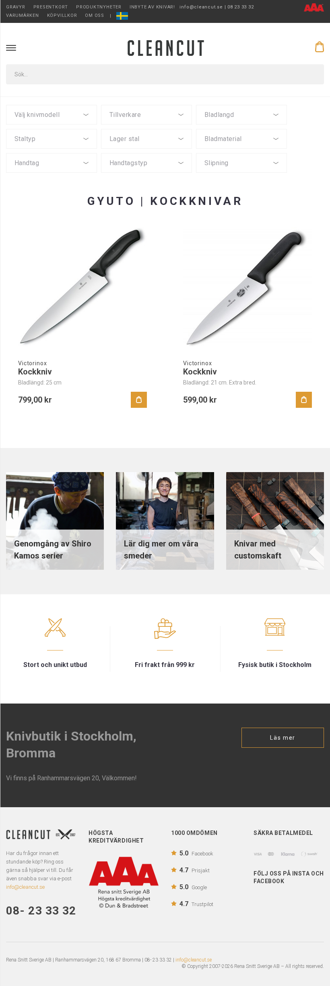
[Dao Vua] (146, 126)
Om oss (94, 15)
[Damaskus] (146, 150)
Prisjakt (194, 870)
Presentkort (50, 7)
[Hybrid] (146, 174)
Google (193, 887)
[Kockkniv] (82, 287)
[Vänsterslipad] (241, 174)
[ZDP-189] (51, 150)
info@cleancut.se (193, 960)
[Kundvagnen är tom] (319, 47)
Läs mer (282, 737)
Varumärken (22, 15)
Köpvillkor (62, 15)
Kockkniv (35, 371)
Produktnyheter (99, 7)
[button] (51, 115)
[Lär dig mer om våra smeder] (165, 520)
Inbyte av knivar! (152, 7)
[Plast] (51, 174)
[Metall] (51, 182)
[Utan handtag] (51, 189)
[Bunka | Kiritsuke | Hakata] (51, 126)
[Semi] (241, 150)
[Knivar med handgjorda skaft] (275, 520)
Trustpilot (196, 904)
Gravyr (15, 7)
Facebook (196, 853)
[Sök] (312, 74)
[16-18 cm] (241, 126)
